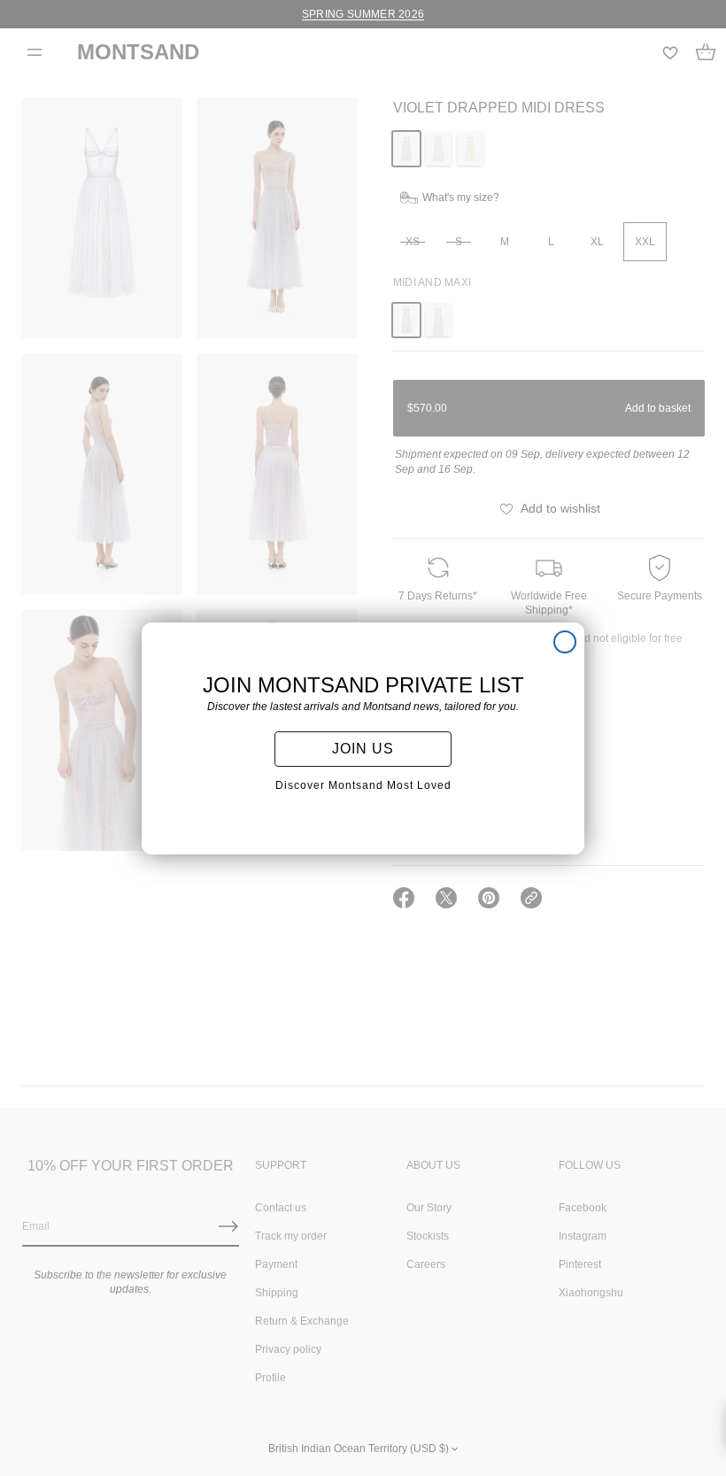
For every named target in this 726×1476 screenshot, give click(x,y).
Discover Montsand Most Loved (363, 785)
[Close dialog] (564, 642)
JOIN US (363, 748)
